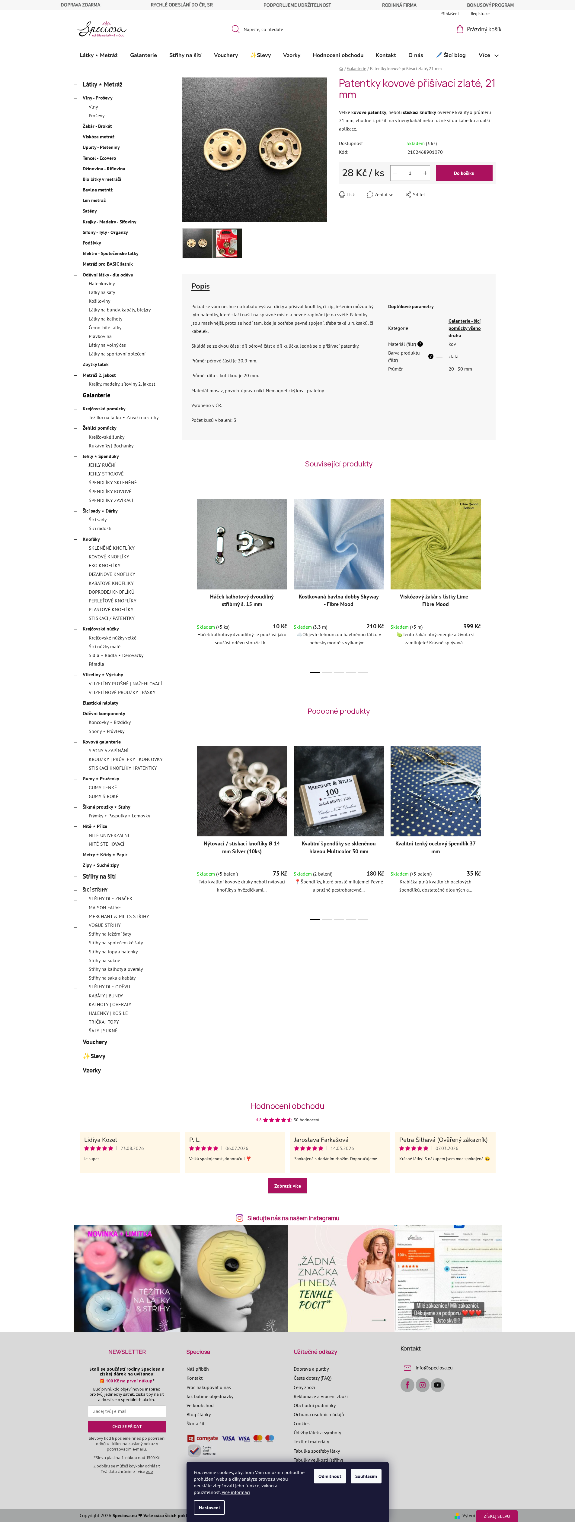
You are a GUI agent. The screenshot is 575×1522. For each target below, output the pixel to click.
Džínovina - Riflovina (104, 169)
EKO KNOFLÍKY (104, 565)
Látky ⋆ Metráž (103, 84)
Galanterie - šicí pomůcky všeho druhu (465, 328)
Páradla (96, 664)
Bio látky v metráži (102, 179)
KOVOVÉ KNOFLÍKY (109, 557)
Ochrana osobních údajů (319, 1414)
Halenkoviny (102, 283)
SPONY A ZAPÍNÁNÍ (109, 750)
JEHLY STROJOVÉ (106, 474)
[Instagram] (423, 1385)
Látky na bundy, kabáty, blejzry (120, 310)
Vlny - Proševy (98, 98)
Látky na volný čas (107, 345)
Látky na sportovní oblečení (117, 354)
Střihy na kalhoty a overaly (116, 969)
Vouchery (95, 1042)
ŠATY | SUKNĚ (103, 1031)
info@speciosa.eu (434, 1368)
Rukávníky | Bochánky (111, 446)
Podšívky (92, 243)
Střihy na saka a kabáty (112, 978)
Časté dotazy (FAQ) (312, 1378)
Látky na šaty (102, 292)
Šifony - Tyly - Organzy (105, 232)
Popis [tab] (200, 286)
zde (149, 1471)
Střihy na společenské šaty (116, 942)
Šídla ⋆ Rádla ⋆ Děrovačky (116, 655)
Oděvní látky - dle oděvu (108, 275)
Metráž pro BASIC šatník (108, 264)
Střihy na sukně (104, 960)
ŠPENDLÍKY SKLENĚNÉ (113, 482)
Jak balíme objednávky (210, 1396)
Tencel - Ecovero (99, 158)
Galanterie (96, 395)
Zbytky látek (96, 364)
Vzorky (92, 1070)
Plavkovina (100, 336)
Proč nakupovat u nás (209, 1387)
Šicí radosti (100, 528)
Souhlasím (366, 1476)
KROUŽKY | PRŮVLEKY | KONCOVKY (126, 759)
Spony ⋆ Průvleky (106, 731)
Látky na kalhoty (105, 319)
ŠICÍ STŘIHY (95, 890)
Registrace (480, 13)
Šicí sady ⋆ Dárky (100, 511)
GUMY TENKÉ (103, 788)
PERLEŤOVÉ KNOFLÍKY (112, 601)
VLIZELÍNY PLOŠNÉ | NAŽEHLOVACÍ (125, 683)
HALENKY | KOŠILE (108, 1013)
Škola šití (196, 1423)
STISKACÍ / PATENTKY (112, 618)
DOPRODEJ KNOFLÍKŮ (111, 592)
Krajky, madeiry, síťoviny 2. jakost (122, 384)
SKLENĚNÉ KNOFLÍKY (112, 548)
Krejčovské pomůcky (104, 409)
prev (187, 584)
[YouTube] (438, 1385)
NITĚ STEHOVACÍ (106, 844)
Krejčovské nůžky (101, 629)
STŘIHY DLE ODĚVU (109, 987)
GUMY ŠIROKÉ (104, 796)
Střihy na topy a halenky (113, 952)
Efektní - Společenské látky (111, 253)
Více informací (236, 1492)
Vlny (93, 107)
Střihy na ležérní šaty (110, 934)
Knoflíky (91, 539)
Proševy (96, 115)
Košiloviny (99, 301)
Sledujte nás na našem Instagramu (293, 1218)
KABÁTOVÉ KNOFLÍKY (111, 583)
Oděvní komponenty (104, 713)
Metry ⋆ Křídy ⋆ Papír (105, 854)
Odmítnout (329, 1476)
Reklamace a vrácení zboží (321, 1396)
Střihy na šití (99, 876)
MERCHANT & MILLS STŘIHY (119, 916)
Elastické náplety (100, 703)
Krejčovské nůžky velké (112, 638)
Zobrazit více (287, 1186)
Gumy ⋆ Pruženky (101, 778)
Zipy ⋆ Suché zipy (101, 865)
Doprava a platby (311, 1369)
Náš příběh (198, 1369)
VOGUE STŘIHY (105, 925)
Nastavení (209, 1508)
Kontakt (195, 1378)
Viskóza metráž (98, 137)
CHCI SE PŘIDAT (127, 1426)
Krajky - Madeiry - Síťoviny (109, 222)
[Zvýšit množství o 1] (425, 173)
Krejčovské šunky (106, 437)
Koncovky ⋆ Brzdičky (110, 722)
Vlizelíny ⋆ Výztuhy (103, 674)
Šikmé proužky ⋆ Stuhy (106, 807)
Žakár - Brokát (97, 126)
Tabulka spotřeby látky (317, 1451)
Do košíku (464, 173)
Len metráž (94, 200)
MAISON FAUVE (105, 908)
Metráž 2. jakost (99, 375)
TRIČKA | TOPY (104, 1022)
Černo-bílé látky (105, 327)
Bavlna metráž (98, 190)
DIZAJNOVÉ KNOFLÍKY (112, 574)
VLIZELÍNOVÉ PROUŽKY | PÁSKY (122, 692)
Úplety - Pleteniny (101, 147)
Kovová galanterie (102, 742)
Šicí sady (98, 519)
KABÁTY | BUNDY (106, 996)
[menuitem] (99, 55)
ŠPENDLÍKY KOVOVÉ (110, 491)
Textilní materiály (311, 1441)
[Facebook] (407, 1385)
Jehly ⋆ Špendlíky (101, 456)
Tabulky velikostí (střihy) (318, 1460)
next (491, 584)
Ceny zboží (304, 1387)
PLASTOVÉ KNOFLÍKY (111, 609)
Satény (90, 211)
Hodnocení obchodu (287, 1105)
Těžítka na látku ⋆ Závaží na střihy (123, 417)
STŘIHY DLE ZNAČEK (111, 898)
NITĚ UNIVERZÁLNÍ (109, 835)
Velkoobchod (200, 1405)
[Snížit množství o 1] (395, 173)
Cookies (302, 1423)
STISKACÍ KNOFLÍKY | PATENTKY (123, 768)
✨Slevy (94, 1056)
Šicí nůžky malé (104, 646)
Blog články (199, 1414)
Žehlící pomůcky (100, 428)
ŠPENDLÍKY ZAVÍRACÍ (111, 500)
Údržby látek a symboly (317, 1432)
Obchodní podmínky (315, 1405)
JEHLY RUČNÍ (102, 465)
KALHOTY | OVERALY (110, 1004)
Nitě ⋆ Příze (95, 826)
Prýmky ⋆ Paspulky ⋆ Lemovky (119, 816)
